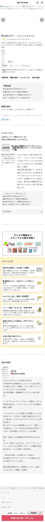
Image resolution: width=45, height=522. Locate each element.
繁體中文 (22, 513)
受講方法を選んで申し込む (22, 518)
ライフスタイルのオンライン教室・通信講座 (30, 488)
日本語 (10, 513)
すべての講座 (11, 488)
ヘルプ (3, 497)
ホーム (3, 488)
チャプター (7, 211)
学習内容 (5, 77)
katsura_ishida (19, 373)
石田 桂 (10, 61)
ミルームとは (5, 492)
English (16, 513)
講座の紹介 (14, 77)
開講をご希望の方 (7, 502)
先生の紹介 (36, 77)
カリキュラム (25, 77)
